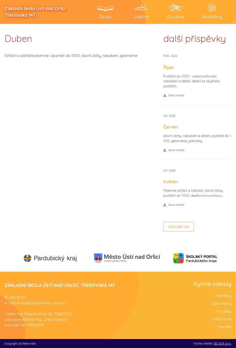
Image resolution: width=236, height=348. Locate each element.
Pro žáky (224, 311)
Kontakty (223, 295)
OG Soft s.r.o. (222, 343)
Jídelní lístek (221, 319)
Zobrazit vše (178, 226)
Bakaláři (224, 327)
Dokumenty (221, 303)
